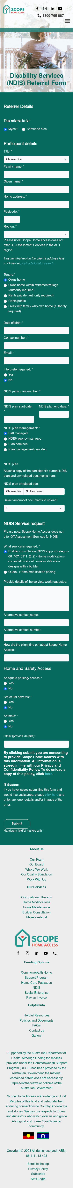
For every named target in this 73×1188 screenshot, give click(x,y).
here (48, 774)
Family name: (14, 166)
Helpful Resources (36, 1015)
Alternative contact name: (21, 615)
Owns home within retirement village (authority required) (33, 288)
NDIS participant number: (22, 391)
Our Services (36, 887)
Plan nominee (18, 444)
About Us (37, 849)
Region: (10, 226)
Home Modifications (36, 902)
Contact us (36, 1030)
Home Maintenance (36, 907)
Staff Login (38, 1179)
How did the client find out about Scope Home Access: (35, 647)
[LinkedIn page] (52, 9)
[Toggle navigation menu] (67, 21)
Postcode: (11, 211)
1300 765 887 (52, 16)
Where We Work (36, 869)
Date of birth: (13, 323)
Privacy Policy (38, 1169)
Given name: (13, 181)
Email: (9, 353)
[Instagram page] (44, 9)
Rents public (17, 301)
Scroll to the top (38, 1164)
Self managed (18, 433)
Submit (17, 823)
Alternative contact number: (22, 630)
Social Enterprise (36, 993)
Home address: (15, 196)
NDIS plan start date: (18, 409)
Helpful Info (36, 1005)
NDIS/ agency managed (24, 438)
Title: (8, 151)
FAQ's (36, 1025)
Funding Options (36, 962)
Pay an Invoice (36, 997)
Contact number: (16, 338)
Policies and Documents (36, 1020)
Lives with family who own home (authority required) (37, 309)
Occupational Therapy (36, 897)
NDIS (36, 987)
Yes (11, 374)
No (10, 380)
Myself (12, 129)
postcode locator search (36, 263)
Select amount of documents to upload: (30, 500)
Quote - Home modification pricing (31, 572)
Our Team (36, 859)
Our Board (36, 864)
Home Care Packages (36, 983)
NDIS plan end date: (54, 406)
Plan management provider (27, 449)
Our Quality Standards (36, 874)
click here (51, 795)
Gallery (36, 1035)
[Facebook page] (37, 9)
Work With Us (36, 879)
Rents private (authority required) (31, 295)
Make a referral (36, 917)
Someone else (37, 129)
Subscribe (38, 1174)
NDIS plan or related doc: (21, 484)
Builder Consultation (36, 912)
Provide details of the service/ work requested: (35, 582)
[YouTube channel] (60, 9)
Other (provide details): (19, 736)
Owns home (16, 279)
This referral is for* (17, 121)
